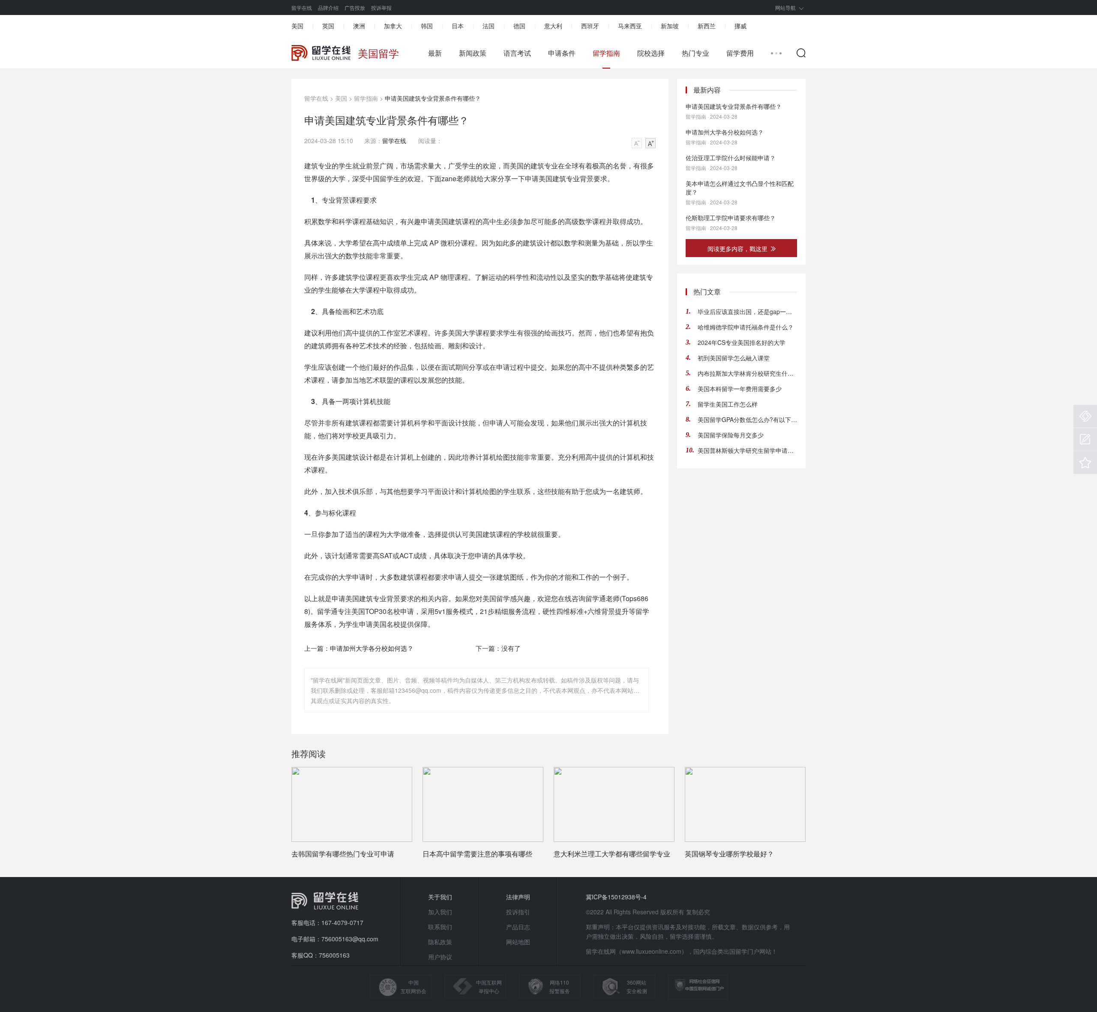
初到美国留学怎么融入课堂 (734, 357)
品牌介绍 (328, 7)
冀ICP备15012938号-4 (616, 896)
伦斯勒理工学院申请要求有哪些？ (731, 217)
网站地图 (518, 941)
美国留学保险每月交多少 (731, 435)
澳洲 (359, 25)
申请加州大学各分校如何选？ (372, 648)
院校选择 (651, 53)
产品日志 (518, 926)
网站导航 (785, 7)
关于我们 (440, 896)
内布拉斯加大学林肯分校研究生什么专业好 (747, 373)
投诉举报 (381, 7)
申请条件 (561, 53)
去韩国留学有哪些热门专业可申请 (342, 854)
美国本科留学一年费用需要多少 (740, 388)
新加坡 (670, 25)
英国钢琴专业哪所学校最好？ (729, 854)
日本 (458, 25)
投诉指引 (518, 911)
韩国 (427, 25)
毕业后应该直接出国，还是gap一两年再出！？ (747, 311)
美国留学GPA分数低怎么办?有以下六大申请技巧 (747, 419)
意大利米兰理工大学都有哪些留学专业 (612, 854)
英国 (328, 25)
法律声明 (518, 896)
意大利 (553, 25)
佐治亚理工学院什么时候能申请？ (731, 157)
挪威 (740, 25)
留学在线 (301, 7)
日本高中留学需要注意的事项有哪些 (477, 854)
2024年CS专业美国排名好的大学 (741, 342)
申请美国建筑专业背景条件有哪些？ (734, 106)
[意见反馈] (1085, 439)
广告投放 (355, 7)
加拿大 (393, 25)
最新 (435, 53)
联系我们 (440, 926)
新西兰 (707, 25)
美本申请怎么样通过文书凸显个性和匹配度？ (740, 187)
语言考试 (517, 53)
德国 (519, 25)
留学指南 (606, 53)
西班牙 (590, 25)
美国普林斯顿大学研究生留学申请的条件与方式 (747, 450)
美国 (297, 25)
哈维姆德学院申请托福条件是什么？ (746, 327)
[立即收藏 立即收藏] (1085, 462)
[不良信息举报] (1085, 416)
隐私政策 (440, 941)
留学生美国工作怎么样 (728, 404)
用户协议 (440, 956)
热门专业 (695, 53)
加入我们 (440, 911)
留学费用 (740, 53)
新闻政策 (472, 53)
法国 (489, 25)
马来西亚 (630, 25)
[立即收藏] (1085, 462)
